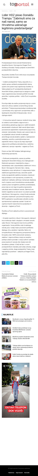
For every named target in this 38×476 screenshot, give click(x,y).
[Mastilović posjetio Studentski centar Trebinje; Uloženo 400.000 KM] (6, 339)
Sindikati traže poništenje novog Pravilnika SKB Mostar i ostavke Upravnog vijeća (22, 329)
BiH (15, 11)
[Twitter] (8, 263)
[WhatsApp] (12, 263)
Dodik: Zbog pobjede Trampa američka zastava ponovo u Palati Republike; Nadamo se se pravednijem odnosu (28, 278)
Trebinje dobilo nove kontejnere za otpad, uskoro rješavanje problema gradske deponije (23, 347)
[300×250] (16, 309)
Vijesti (10, 11)
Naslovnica (5, 11)
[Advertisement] (19, 440)
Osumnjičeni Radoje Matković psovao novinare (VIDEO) (10, 276)
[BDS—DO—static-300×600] (16, 417)
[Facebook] (4, 263)
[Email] (16, 263)
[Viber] (21, 263)
